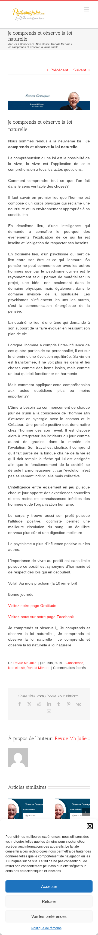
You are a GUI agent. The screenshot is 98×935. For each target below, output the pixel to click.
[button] (90, 826)
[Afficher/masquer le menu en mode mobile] (87, 9)
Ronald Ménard (38, 668)
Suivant (79, 70)
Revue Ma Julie (24, 663)
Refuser (49, 901)
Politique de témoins (46, 928)
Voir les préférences (49, 916)
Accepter (49, 886)
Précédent (59, 70)
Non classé (16, 668)
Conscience (74, 663)
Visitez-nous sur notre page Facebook (41, 617)
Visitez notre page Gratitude (32, 605)
